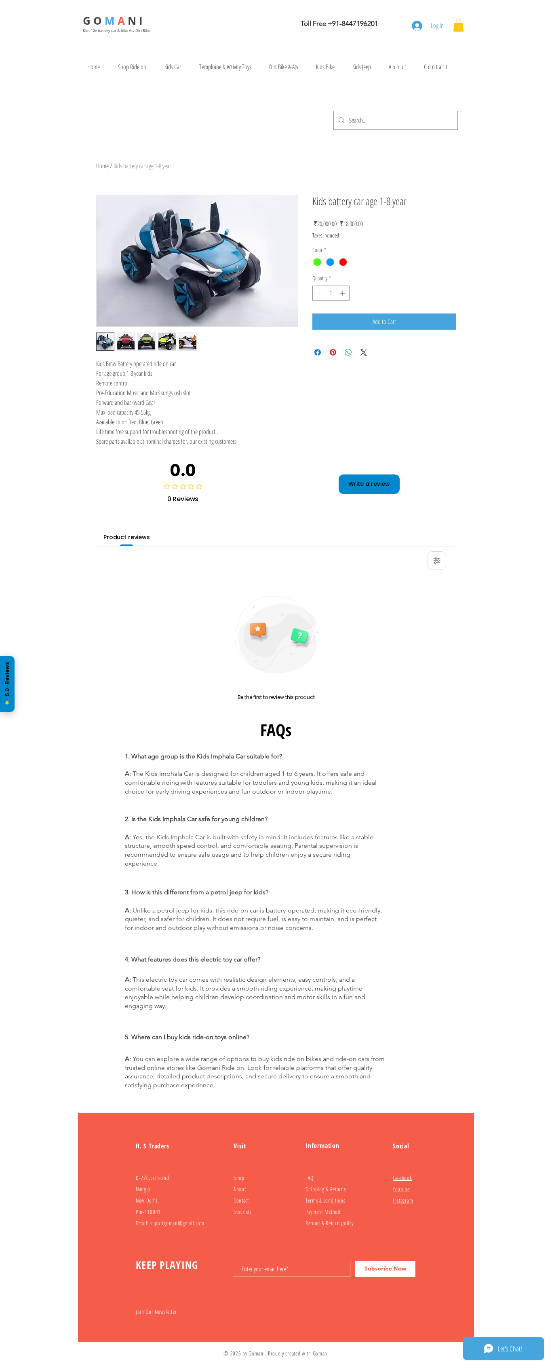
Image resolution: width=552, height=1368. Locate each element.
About (240, 1189)
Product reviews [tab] (126, 537)
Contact (241, 1200)
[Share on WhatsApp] (348, 352)
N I (136, 20)
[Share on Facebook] (317, 352)
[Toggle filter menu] (437, 560)
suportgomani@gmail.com (177, 1223)
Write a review (369, 484)
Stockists (242, 1212)
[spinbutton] (331, 293)
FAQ (309, 1178)
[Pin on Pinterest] (333, 352)
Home (102, 165)
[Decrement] (319, 293)
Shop (239, 1178)
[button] (458, 25)
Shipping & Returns (325, 1189)
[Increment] (343, 293)
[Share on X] (364, 352)
